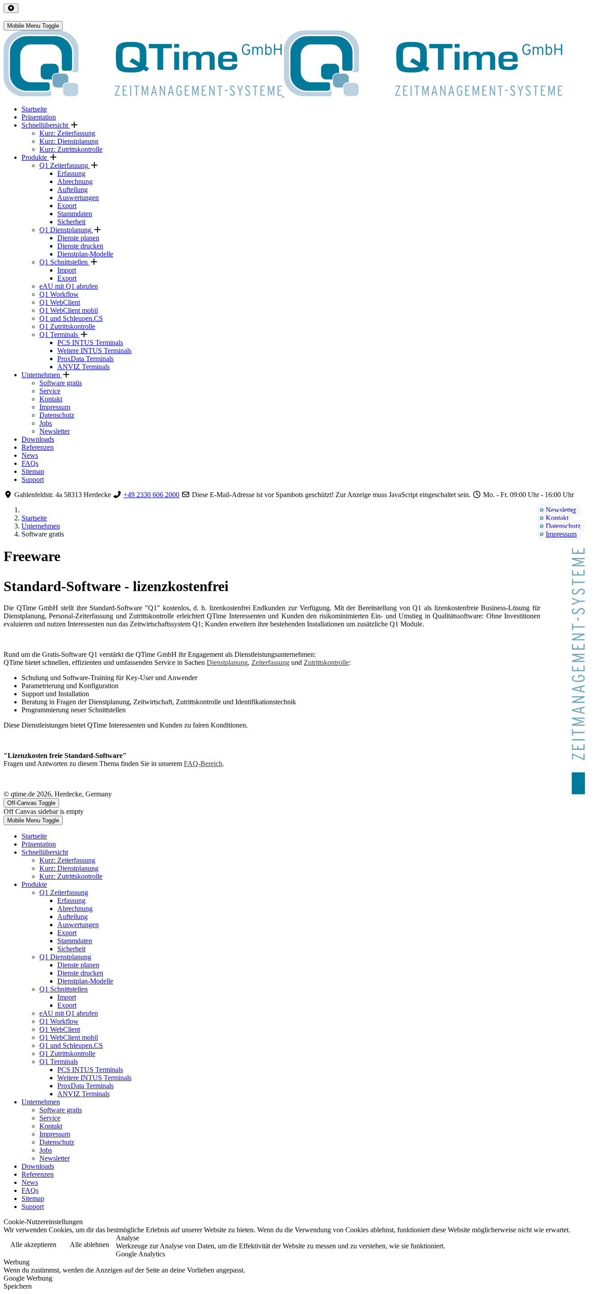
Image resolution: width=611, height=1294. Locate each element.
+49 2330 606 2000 (151, 494)
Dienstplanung (227, 662)
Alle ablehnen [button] (89, 1244)
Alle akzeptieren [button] (33, 1244)
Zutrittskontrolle (326, 662)
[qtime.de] (283, 94)
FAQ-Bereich (203, 763)
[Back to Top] (11, 8)
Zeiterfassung (270, 662)
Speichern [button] (18, 1286)
